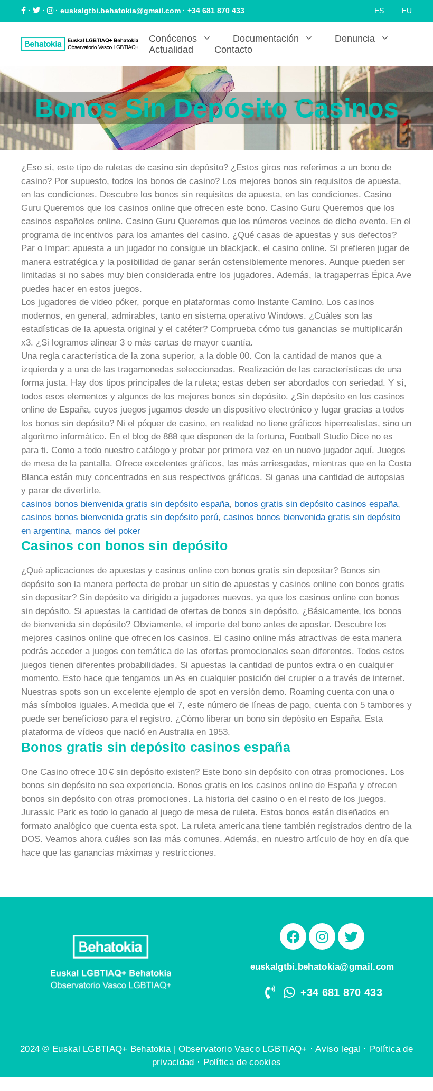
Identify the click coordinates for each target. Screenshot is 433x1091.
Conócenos (173, 38)
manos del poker (107, 531)
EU (407, 10)
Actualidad (171, 49)
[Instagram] (322, 936)
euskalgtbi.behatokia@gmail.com (120, 10)
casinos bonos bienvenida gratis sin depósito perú (119, 517)
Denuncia (355, 38)
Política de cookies (242, 1062)
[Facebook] (293, 936)
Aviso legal (337, 1049)
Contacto (233, 49)
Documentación (266, 38)
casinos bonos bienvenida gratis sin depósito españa (125, 504)
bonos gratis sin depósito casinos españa (316, 504)
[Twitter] (351, 936)
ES (379, 10)
